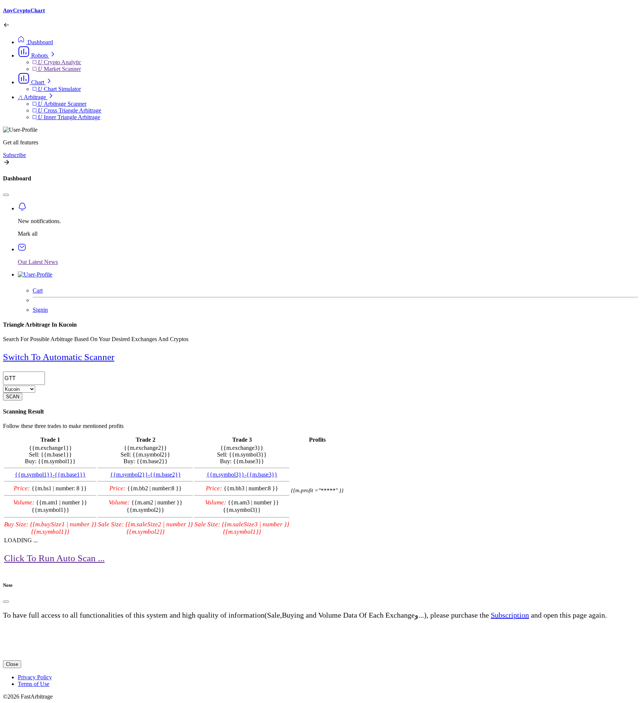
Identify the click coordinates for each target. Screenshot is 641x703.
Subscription (510, 615)
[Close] (6, 602)
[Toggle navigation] (6, 195)
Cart (38, 290)
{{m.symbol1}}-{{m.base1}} (50, 474)
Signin (40, 310)
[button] (37, 55)
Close (12, 664)
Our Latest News (38, 262)
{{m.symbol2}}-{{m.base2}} (145, 474)
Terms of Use (33, 684)
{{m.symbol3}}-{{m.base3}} (242, 474)
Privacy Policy (35, 677)
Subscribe (14, 155)
